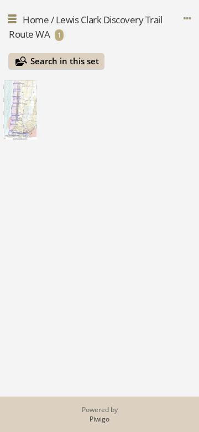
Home (36, 19)
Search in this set (64, 60)
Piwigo (99, 419)
